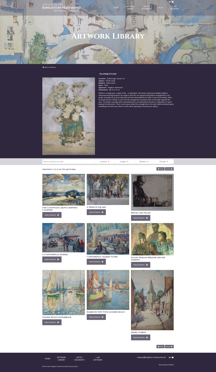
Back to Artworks (50, 67)
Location (104, 161)
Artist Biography (146, 7)
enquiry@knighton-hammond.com (151, 357)
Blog (161, 7)
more (168, 169)
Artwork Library (130, 7)
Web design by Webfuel (166, 365)
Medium (143, 161)
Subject (123, 161)
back (161, 169)
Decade (162, 161)
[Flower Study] (68, 116)
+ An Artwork (174, 7)
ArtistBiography (79, 358)
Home (116, 7)
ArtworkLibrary (61, 358)
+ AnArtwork (97, 358)
